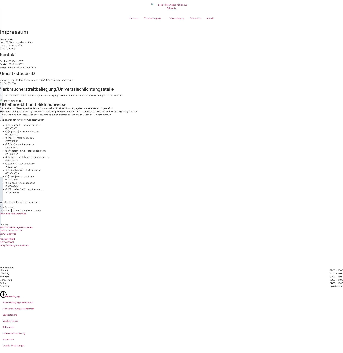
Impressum (8, 339)
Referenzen (195, 18)
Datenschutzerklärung (14, 333)
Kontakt (210, 18)
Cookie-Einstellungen (13, 345)
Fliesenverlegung (152, 18)
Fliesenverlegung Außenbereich (18, 308)
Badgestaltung (10, 314)
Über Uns (133, 18)
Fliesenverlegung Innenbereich (18, 302)
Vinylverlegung (176, 18)
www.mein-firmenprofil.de (13, 213)
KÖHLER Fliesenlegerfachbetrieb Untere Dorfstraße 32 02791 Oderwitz (16, 230)
